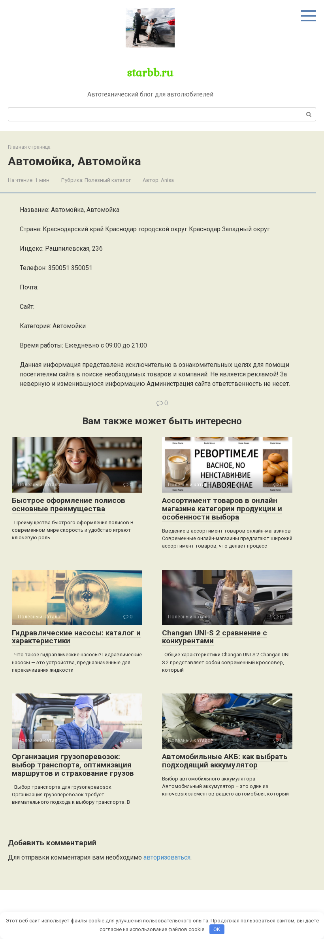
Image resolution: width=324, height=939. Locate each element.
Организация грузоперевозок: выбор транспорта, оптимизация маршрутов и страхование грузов (73, 765)
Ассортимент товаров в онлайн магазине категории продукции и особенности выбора (222, 508)
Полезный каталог (108, 180)
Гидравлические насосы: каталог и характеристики (76, 637)
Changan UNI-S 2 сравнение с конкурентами (214, 637)
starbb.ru (150, 72)
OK (216, 929)
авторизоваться (166, 857)
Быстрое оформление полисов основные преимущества (68, 504)
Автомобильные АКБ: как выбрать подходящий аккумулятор (225, 760)
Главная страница (29, 147)
